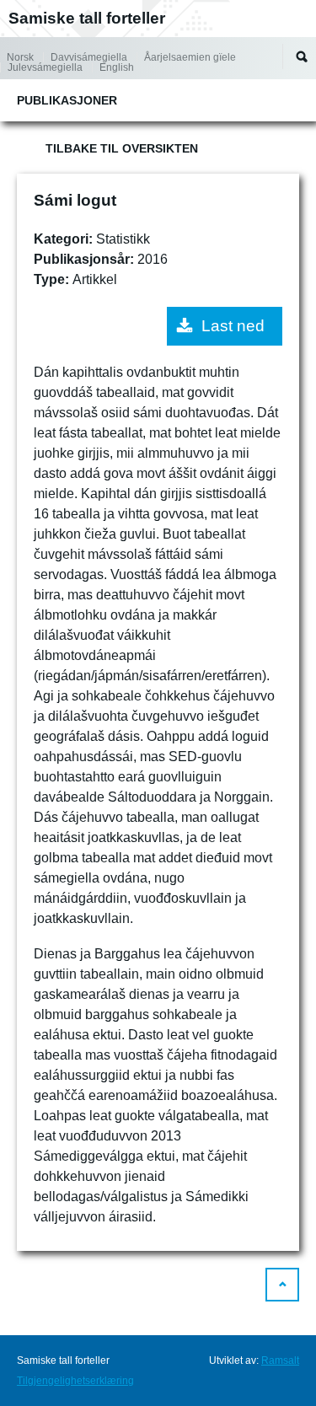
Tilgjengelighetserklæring (75, 1381)
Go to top (282, 1284)
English (116, 67)
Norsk (20, 57)
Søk (302, 56)
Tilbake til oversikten (122, 148)
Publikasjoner (67, 100)
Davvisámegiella (89, 57)
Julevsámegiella (45, 67)
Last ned (233, 326)
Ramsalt (280, 1360)
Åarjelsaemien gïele (190, 57)
